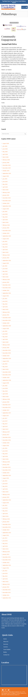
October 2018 (6, 377)
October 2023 (6, 233)
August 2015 (6, 478)
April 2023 (5, 249)
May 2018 (5, 391)
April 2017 (5, 426)
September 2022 (7, 260)
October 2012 (6, 562)
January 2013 (6, 554)
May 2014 (5, 510)
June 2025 (5, 181)
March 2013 (5, 549)
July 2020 (5, 331)
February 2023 (6, 255)
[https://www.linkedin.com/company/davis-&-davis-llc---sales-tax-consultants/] (2, 690)
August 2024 (6, 208)
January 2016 (6, 464)
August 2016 (6, 445)
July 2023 (5, 241)
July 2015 (5, 480)
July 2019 (5, 363)
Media (5, 652)
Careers (5, 646)
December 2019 (7, 350)
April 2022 (5, 274)
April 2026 (5, 154)
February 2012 (6, 584)
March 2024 (5, 222)
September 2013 (7, 532)
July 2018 (5, 385)
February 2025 (6, 192)
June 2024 (5, 214)
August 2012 (6, 568)
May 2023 (5, 246)
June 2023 (5, 244)
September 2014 (7, 500)
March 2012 (5, 581)
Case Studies (6, 649)
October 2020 (6, 323)
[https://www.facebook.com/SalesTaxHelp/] (5, 690)
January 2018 (6, 402)
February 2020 (6, 344)
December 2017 (7, 404)
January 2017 (6, 434)
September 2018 (7, 380)
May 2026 (5, 151)
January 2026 (6, 162)
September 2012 (7, 565)
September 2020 (7, 325)
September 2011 (7, 597)
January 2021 (6, 314)
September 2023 (7, 236)
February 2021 (6, 312)
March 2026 (5, 157)
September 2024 (7, 206)
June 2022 (5, 268)
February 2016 (6, 461)
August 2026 (6, 143)
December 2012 (7, 557)
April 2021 (5, 306)
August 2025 (6, 176)
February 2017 (6, 432)
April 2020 (5, 339)
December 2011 (7, 589)
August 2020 (6, 328)
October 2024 (6, 203)
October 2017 (6, 410)
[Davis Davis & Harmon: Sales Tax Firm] (8, 7)
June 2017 (5, 421)
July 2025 (5, 178)
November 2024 (7, 200)
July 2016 (5, 448)
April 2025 (5, 187)
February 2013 (6, 551)
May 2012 (5, 576)
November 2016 (7, 440)
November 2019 (7, 353)
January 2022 (6, 282)
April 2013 (5, 546)
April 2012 (5, 578)
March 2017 (5, 429)
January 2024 (6, 227)
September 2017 (7, 412)
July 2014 (5, 505)
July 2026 (5, 146)
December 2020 (7, 317)
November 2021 (7, 287)
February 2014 (6, 519)
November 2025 (7, 168)
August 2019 (6, 361)
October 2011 (6, 595)
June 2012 (5, 573)
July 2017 (5, 418)
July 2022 (5, 266)
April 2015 (5, 489)
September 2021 (7, 293)
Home (5, 639)
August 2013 (6, 535)
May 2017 (5, 423)
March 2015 (5, 491)
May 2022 (5, 271)
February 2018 (6, 399)
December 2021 (7, 285)
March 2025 (5, 189)
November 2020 (7, 320)
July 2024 (5, 211)
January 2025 (6, 195)
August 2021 (6, 295)
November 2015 (7, 470)
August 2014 (6, 502)
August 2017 (6, 415)
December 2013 (7, 524)
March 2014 (5, 516)
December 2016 (7, 437)
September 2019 (7, 358)
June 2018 (5, 388)
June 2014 (5, 508)
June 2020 (5, 334)
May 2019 (5, 366)
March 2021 (5, 309)
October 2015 (6, 472)
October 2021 (6, 290)
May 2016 (5, 453)
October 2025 (6, 170)
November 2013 (7, 527)
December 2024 (7, 197)
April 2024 (5, 219)
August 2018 (6, 383)
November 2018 (7, 374)
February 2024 (6, 225)
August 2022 (6, 263)
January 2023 (6, 257)
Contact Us (6, 654)
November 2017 (7, 407)
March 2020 (5, 342)
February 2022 (6, 279)
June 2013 (5, 540)
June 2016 (5, 451)
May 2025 (5, 184)
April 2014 (5, 513)
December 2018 (7, 372)
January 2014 (6, 521)
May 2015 (5, 486)
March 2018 (5, 396)
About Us (5, 641)
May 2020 (5, 336)
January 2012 (6, 587)
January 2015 (6, 497)
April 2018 (5, 393)
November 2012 (7, 559)
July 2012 (5, 570)
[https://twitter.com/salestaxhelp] (8, 690)
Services (5, 644)
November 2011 (7, 592)
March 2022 (5, 276)
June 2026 (5, 149)
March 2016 (5, 459)
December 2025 (7, 165)
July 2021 (5, 298)
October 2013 (6, 529)
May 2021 (5, 304)
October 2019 (6, 355)
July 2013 (5, 538)
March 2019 (5, 369)
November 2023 (7, 230)
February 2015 (6, 494)
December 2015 (7, 467)
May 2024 (5, 217)
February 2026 (6, 159)
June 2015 (5, 483)
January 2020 (6, 347)
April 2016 (5, 456)
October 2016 (6, 442)
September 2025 (7, 173)
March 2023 (5, 252)
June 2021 (5, 301)
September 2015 (7, 475)
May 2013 (5, 543)
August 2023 (6, 238)
